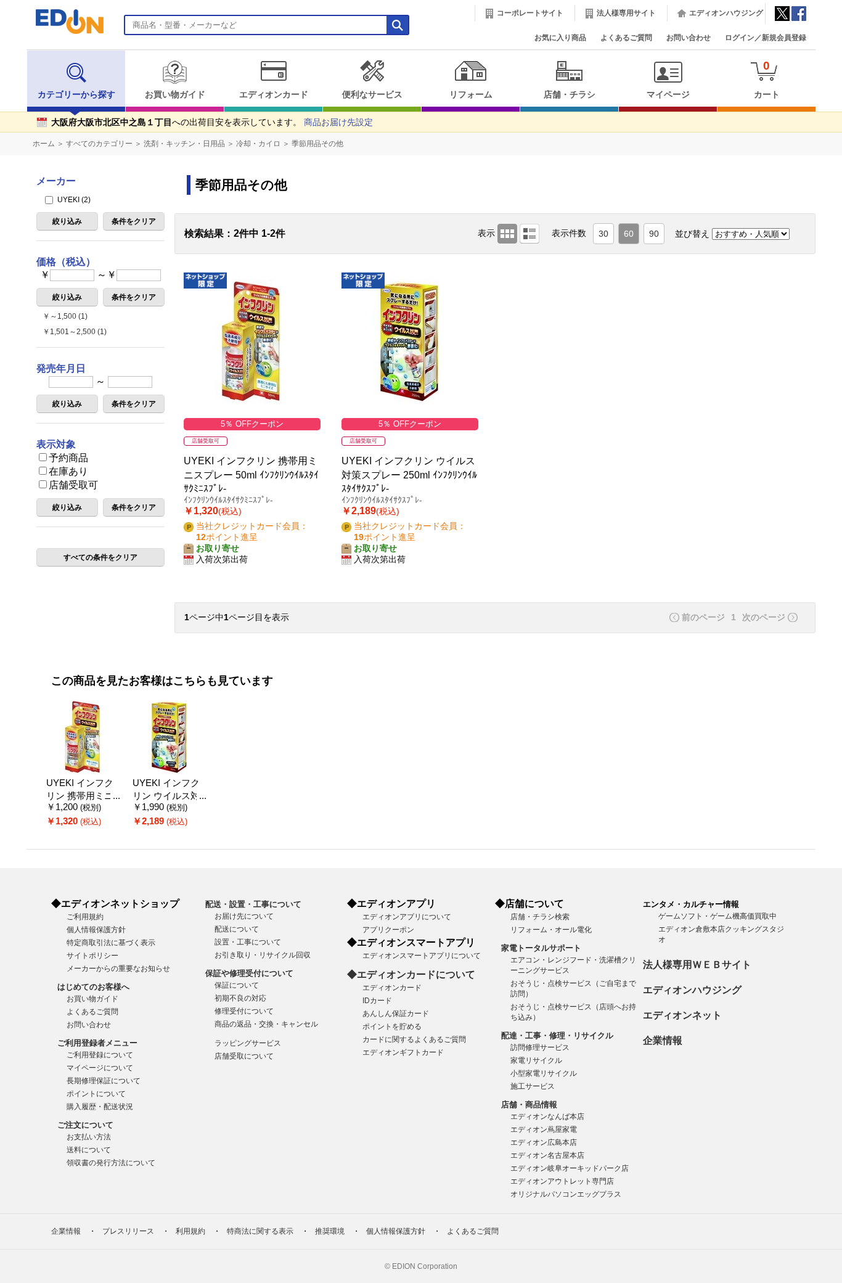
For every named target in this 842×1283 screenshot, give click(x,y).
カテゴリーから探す (76, 94)
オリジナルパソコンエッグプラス (565, 1194)
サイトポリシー (92, 955)
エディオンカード (273, 94)
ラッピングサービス (248, 1043)
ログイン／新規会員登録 (765, 37)
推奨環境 (330, 1231)
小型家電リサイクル (543, 1073)
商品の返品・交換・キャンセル (266, 1024)
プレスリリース (128, 1231)
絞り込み (67, 221)
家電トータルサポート (541, 948)
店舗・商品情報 (529, 1104)
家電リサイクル (536, 1060)
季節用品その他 (317, 143)
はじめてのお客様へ (93, 986)
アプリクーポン (388, 929)
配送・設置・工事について (253, 904)
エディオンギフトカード (403, 1052)
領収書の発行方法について (111, 1162)
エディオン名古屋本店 (547, 1155)
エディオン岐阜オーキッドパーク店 (569, 1168)
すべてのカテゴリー (99, 143)
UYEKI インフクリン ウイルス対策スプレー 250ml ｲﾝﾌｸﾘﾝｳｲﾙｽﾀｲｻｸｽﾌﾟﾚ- (409, 475)
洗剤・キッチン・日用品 (184, 143)
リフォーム (471, 94)
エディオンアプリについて (406, 916)
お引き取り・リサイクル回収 (263, 955)
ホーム (44, 143)
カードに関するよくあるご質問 (414, 1039)
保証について (237, 985)
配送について (237, 929)
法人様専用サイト (626, 13)
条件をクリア (134, 221)
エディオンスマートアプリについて (421, 955)
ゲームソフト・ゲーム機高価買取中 (717, 916)
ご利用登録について (100, 1055)
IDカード (377, 1000)
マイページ (668, 94)
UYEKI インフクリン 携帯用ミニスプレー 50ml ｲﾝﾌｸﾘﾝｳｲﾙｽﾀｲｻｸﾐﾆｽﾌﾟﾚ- (251, 475)
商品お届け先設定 (338, 122)
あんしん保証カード (395, 1013)
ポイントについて (96, 1093)
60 (629, 234)
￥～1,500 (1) (65, 316)
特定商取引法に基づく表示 (111, 942)
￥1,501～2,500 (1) (75, 331)
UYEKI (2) (73, 199)
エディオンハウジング (726, 13)
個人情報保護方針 (96, 929)
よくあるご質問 (626, 37)
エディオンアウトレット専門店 (562, 1181)
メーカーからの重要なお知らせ (118, 968)
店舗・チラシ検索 (540, 916)
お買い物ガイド (175, 94)
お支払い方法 (89, 1137)
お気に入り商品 (560, 37)
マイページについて (100, 1068)
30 (603, 234)
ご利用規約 (85, 916)
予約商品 (68, 458)
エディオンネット (682, 1015)
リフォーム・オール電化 (551, 929)
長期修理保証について (104, 1080)
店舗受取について (244, 1056)
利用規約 (190, 1231)
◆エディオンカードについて (411, 974)
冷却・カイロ (258, 143)
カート (767, 79)
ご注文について (85, 1124)
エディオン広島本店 (543, 1142)
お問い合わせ (688, 37)
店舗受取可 (73, 485)
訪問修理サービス (540, 1047)
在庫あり (68, 471)
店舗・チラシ (569, 94)
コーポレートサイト (530, 13)
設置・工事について (248, 942)
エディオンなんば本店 (547, 1116)
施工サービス (532, 1086)
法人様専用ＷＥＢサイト (697, 964)
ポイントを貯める (392, 1026)
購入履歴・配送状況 (100, 1106)
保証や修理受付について (249, 973)
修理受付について (244, 1011)
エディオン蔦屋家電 (543, 1129)
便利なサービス (372, 94)
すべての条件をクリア (100, 557)
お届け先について (244, 916)
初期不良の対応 (240, 998)
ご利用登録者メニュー (97, 1042)
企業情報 (662, 1040)
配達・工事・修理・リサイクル (557, 1035)
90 (654, 234)
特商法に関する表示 (260, 1231)
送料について (89, 1150)
